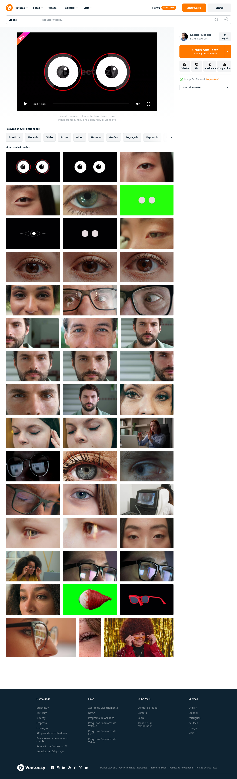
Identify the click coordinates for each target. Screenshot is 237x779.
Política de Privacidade (181, 767)
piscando (33, 137)
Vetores (20, 7)
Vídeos (52, 7)
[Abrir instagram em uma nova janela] (58, 767)
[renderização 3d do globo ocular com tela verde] (90, 599)
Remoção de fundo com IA (51, 746)
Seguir (225, 38)
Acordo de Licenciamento (103, 707)
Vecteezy (41, 712)
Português (194, 718)
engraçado (132, 137)
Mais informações (191, 87)
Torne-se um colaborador (145, 724)
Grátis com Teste (205, 51)
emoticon (14, 137)
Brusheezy (42, 707)
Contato (142, 712)
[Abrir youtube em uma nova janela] (86, 767)
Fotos (36, 7)
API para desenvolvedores (51, 733)
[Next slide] (168, 137)
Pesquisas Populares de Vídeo (102, 740)
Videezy (40, 718)
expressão (152, 137)
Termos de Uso (158, 767)
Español (193, 712)
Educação (42, 728)
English (192, 707)
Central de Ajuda (148, 707)
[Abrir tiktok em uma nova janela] (75, 767)
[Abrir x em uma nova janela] (80, 767)
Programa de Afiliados (101, 718)
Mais (86, 7)
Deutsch (193, 723)
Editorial (70, 7)
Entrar (219, 7)
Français (193, 728)
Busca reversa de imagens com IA (52, 740)
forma (64, 137)
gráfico (113, 137)
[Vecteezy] (9, 7)
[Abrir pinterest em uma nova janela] (69, 767)
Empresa (41, 723)
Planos (156, 7)
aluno (79, 137)
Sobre (141, 718)
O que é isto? (212, 79)
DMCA (91, 712)
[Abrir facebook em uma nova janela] (52, 767)
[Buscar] (216, 20)
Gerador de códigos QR (50, 751)
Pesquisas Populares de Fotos (102, 732)
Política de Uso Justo (206, 767)
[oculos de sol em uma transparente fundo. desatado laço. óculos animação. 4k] (146, 599)
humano (96, 137)
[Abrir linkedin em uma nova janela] (63, 767)
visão (49, 137)
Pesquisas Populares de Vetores (102, 724)
